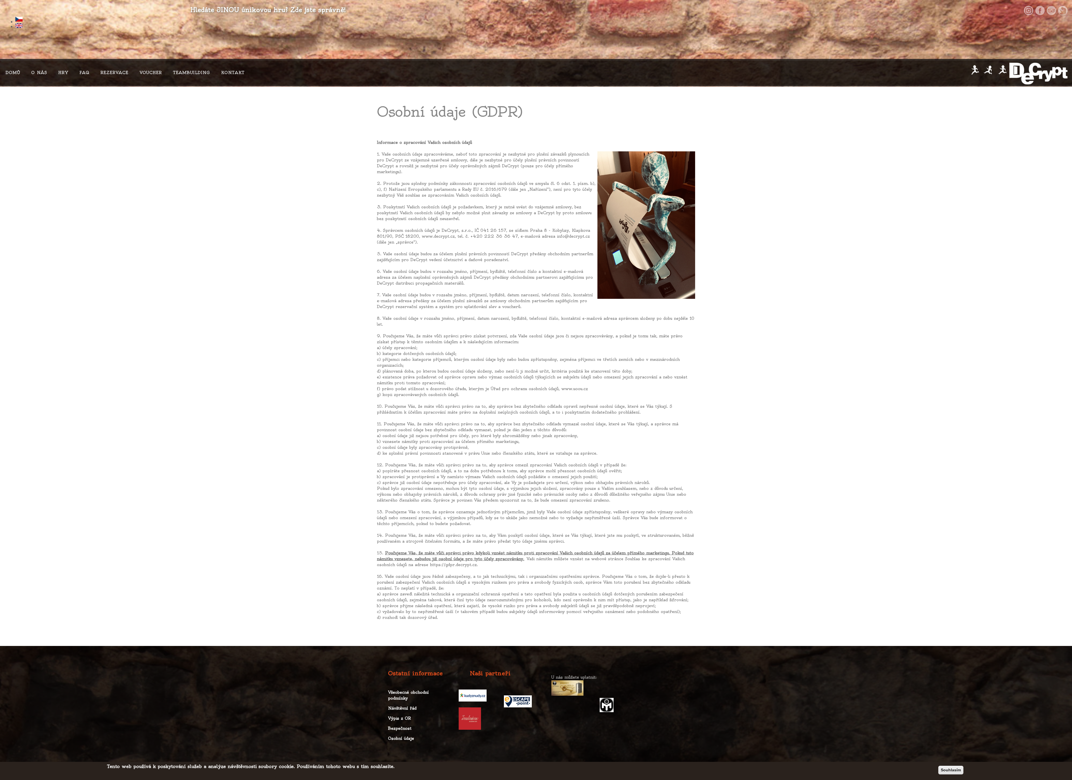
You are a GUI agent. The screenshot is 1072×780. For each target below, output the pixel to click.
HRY (63, 72)
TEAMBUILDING (191, 72)
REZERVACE (114, 72)
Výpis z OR (399, 718)
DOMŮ (13, 72)
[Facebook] (1040, 11)
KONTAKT (233, 72)
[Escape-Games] (1063, 11)
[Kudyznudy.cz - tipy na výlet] (473, 696)
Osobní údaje (401, 738)
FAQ (84, 72)
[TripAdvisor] (1051, 11)
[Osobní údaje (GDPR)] (273, 20)
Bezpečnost (399, 728)
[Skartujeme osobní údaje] (646, 225)
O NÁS (39, 72)
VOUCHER (151, 72)
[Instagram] (1028, 11)
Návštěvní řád (402, 708)
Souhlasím (951, 770)
